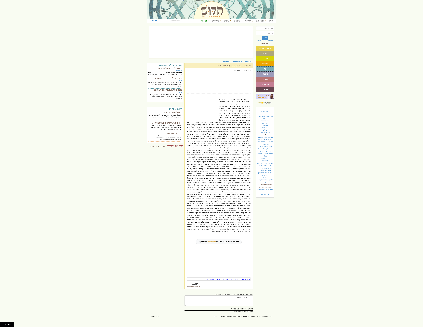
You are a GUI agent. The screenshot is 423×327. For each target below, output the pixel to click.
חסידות (265, 64)
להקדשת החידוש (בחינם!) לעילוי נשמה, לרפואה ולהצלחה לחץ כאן (228, 279)
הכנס (265, 38)
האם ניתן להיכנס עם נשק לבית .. (167, 78)
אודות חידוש (256, 316)
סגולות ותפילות (265, 111)
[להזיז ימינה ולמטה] (3, 325)
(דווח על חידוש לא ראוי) (194, 286)
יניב (241, 70)
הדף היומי (265, 118)
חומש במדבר (237, 62)
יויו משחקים (265, 177)
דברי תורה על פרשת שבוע (170, 65)
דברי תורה (259, 21)
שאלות (248, 21)
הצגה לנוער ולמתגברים (265, 139)
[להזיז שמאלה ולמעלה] (1, 324)
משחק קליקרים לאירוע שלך (265, 149)
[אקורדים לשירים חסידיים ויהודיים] (265, 102)
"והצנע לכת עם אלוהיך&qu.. (169, 68)
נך (265, 69)
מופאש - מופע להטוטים (265, 137)
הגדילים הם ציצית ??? (171, 112)
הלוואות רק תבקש (265, 170)
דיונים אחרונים (175, 109)
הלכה (265, 58)
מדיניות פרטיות (226, 316)
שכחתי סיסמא (265, 43)
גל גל (180, 81)
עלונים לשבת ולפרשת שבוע (265, 116)
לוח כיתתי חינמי (265, 132)
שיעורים (237, 21)
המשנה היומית (265, 121)
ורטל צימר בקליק (265, 168)
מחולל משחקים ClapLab (265, 146)
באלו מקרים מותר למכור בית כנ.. (167, 90)
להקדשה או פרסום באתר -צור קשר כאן (265, 191)
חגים (265, 53)
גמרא (265, 79)
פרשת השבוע (265, 48)
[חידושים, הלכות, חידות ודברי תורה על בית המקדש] (265, 96)
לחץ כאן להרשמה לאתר (265, 41)
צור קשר (216, 316)
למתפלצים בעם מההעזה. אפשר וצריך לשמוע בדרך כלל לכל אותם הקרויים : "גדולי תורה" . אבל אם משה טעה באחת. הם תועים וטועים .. (165, 117)
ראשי (271, 21)
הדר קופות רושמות (265, 151)
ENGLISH (154, 21)
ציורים (226, 21)
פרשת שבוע (248, 62)
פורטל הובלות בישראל (265, 165)
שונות (265, 89)
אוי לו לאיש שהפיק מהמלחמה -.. (166, 123)
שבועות (204, 21)
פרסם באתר (247, 316)
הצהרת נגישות (237, 316)
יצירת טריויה (265, 175)
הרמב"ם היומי (265, 123)
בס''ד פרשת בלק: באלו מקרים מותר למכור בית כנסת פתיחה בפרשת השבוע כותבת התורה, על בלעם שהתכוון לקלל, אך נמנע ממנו (165, 96)
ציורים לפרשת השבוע (265, 114)
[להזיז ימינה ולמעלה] (3, 324)
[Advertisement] (200, 42)
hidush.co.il (155, 316)
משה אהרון (179, 71)
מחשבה (265, 84)
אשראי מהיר (265, 161)
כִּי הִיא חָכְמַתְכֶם (174, 133)
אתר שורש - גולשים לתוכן (265, 142)
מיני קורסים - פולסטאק (265, 173)
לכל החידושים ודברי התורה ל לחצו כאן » (219, 242)
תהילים (265, 130)
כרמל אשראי (265, 158)
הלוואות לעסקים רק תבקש (265, 163)
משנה (265, 74)
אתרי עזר (265, 316)
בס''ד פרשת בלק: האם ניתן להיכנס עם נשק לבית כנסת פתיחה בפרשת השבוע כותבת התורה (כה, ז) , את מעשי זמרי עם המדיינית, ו (165, 84)
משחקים (215, 21)
